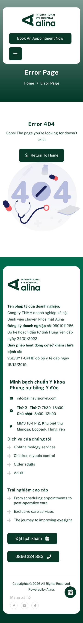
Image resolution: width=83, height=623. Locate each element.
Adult (18, 473)
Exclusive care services (34, 511)
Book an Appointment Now (40, 38)
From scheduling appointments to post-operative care (43, 500)
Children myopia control (34, 455)
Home (29, 83)
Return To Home (44, 155)
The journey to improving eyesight (43, 520)
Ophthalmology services (35, 447)
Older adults (24, 464)
